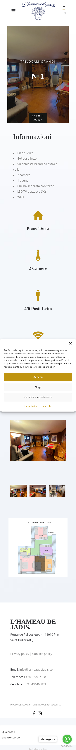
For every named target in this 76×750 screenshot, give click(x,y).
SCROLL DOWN (38, 117)
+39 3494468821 (35, 684)
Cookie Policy (30, 406)
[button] (70, 343)
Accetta (38, 377)
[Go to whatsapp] (67, 739)
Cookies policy (42, 654)
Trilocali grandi (38, 62)
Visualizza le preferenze (38, 397)
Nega (38, 387)
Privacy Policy (46, 406)
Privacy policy (19, 654)
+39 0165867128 (35, 677)
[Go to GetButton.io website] (67, 746)
